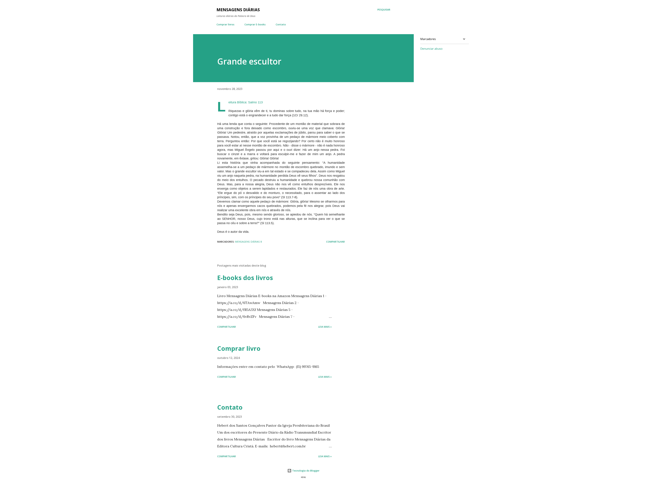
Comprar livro (238, 348)
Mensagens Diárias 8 (248, 241)
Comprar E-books (254, 24)
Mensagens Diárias (238, 9)
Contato (281, 24)
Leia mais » (325, 326)
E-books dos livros (245, 277)
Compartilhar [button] (335, 241)
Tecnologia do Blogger (305, 470)
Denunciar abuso (431, 49)
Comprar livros (225, 24)
